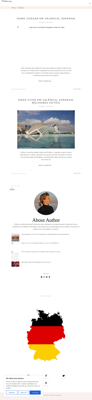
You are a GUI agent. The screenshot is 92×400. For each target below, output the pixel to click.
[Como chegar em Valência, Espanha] (46, 45)
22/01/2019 (76, 89)
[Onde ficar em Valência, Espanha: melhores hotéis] (46, 129)
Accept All (35, 392)
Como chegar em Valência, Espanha (46, 18)
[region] (23, 385)
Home (14, 8)
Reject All (23, 392)
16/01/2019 (77, 173)
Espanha (42, 22)
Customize (12, 392)
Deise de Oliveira (19, 89)
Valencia (49, 22)
